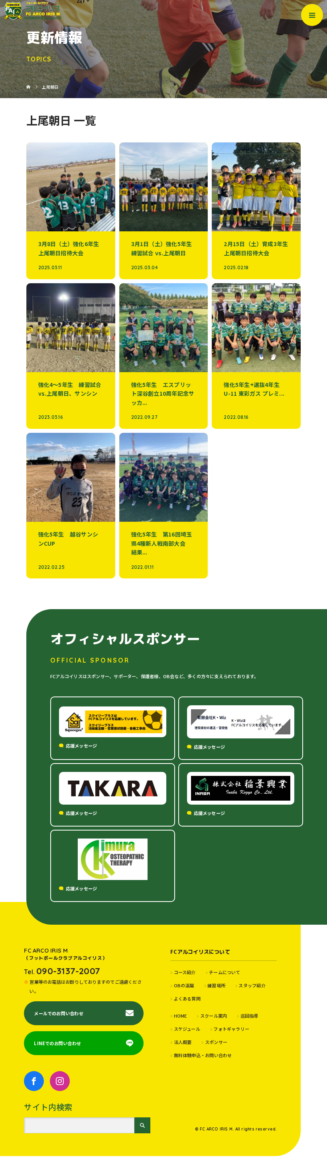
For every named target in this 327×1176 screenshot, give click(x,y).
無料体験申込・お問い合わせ (203, 1055)
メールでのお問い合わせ (58, 1013)
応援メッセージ (81, 745)
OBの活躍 (184, 985)
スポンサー (216, 1042)
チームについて (224, 972)
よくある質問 (187, 998)
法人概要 (182, 1042)
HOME (180, 1015)
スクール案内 (213, 1015)
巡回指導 (249, 1015)
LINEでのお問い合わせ (57, 1043)
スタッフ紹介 (251, 985)
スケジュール (187, 1029)
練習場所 (216, 985)
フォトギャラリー (231, 1029)
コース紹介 (185, 972)
